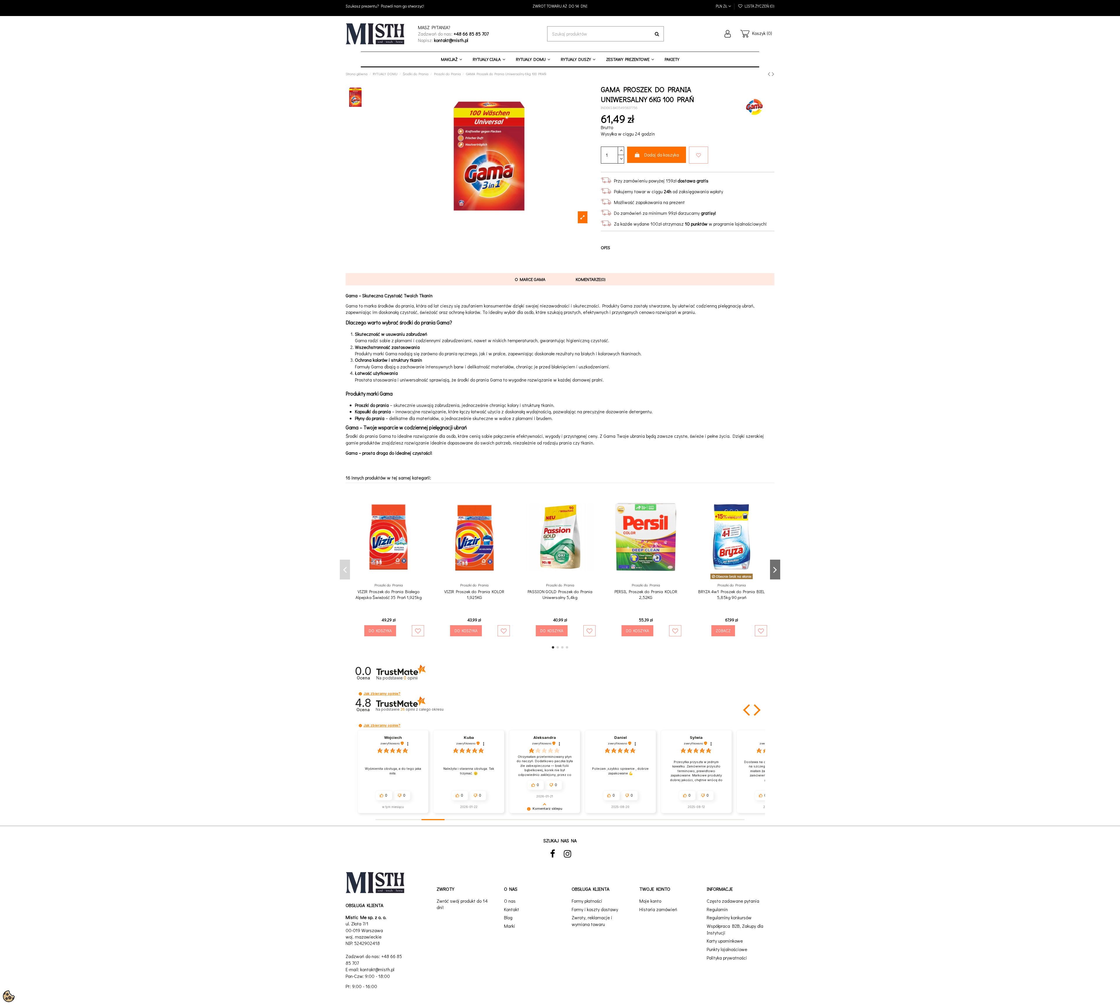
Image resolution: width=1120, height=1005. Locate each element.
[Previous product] (770, 73)
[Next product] (773, 73)
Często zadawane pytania (733, 901)
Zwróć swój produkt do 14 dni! (462, 904)
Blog (508, 917)
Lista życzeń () (758, 6)
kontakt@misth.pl (377, 969)
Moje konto (650, 901)
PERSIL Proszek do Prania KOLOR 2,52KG (646, 594)
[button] (360, 694)
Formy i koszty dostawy (595, 909)
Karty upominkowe (725, 941)
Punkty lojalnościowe (727, 949)
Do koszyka (380, 630)
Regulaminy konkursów (729, 917)
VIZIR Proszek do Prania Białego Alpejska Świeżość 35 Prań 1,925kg (389, 594)
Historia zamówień (658, 909)
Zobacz (723, 630)
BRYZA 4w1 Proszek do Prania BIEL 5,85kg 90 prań (731, 594)
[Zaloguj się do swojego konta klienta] (727, 34)
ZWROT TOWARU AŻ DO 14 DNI (560, 6)
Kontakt (511, 909)
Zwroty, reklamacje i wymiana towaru (592, 920)
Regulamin (717, 909)
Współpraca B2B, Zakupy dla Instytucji (735, 929)
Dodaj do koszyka (661, 155)
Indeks (606, 107)
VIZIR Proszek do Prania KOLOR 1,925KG (474, 594)
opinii (421, 709)
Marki (509, 926)
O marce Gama (530, 279)
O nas (510, 901)
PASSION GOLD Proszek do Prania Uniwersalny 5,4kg (560, 594)
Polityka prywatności (727, 958)
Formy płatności (587, 901)
